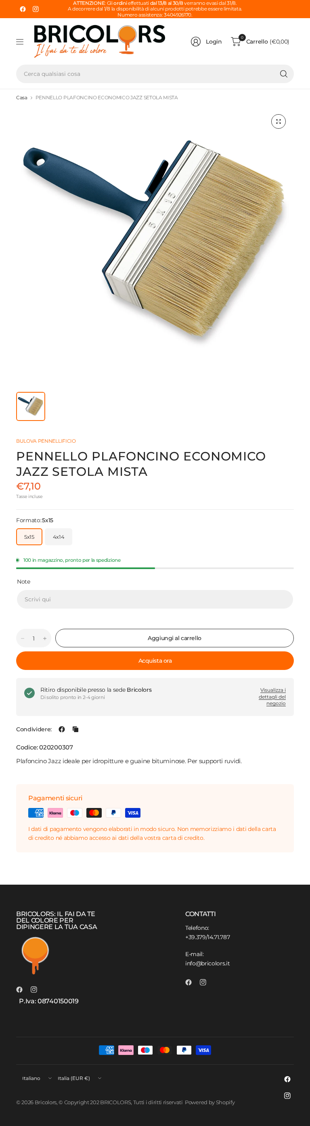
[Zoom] (278, 121)
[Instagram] (35, 9)
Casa (21, 97)
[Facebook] (22, 9)
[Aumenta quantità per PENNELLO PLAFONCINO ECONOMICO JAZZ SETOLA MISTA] (45, 638)
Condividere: (34, 729)
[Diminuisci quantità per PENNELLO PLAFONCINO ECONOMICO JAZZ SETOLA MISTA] (23, 638)
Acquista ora (155, 660)
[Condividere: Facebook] (62, 729)
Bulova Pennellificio (46, 441)
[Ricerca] (284, 74)
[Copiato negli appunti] (75, 729)
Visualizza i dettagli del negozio (272, 697)
